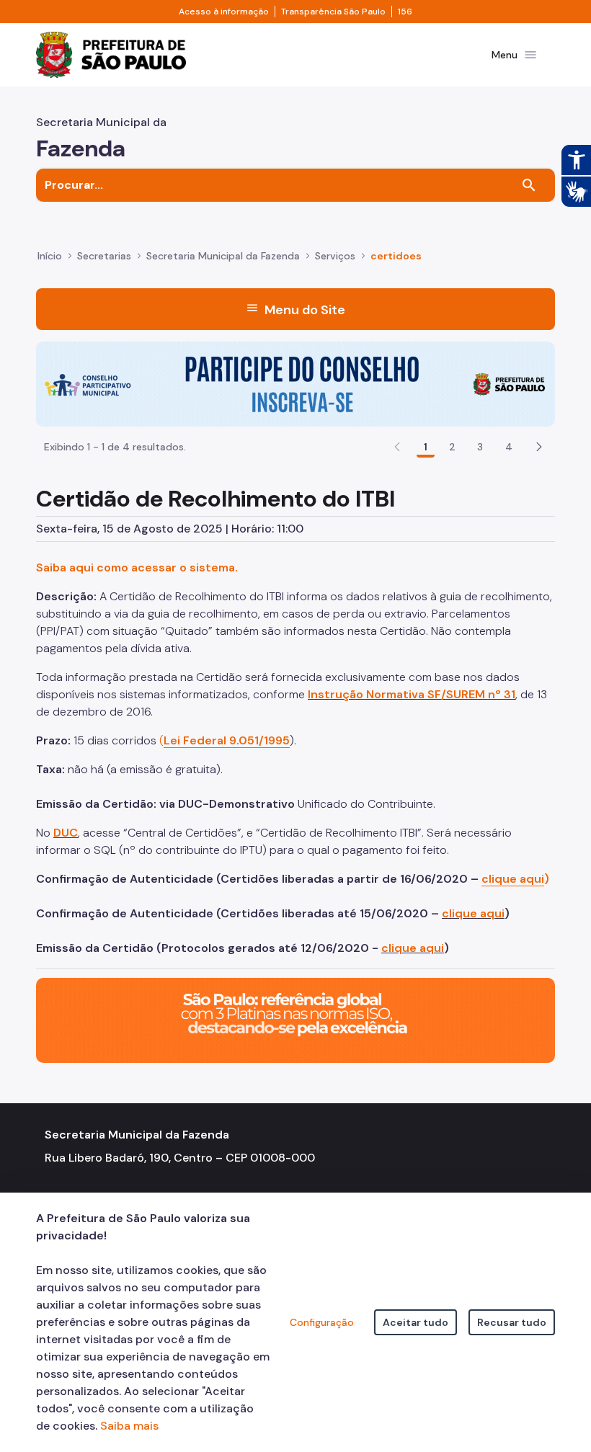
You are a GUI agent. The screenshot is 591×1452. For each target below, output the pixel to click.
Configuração (322, 1322)
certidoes (396, 255)
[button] (539, 446)
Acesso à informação (224, 11)
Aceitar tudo (415, 1322)
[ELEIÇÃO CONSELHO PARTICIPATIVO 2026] (295, 383)
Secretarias (104, 255)
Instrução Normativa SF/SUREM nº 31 (411, 694)
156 (405, 11)
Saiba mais (129, 1425)
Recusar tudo (511, 1322)
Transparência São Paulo (333, 11)
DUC (65, 832)
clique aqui (473, 913)
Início (49, 255)
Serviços (335, 255)
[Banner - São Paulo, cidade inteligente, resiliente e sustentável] (295, 1019)
